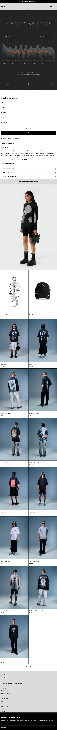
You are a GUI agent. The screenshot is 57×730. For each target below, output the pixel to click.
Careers (3, 704)
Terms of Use (4, 709)
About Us (3, 688)
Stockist (3, 696)
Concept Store (4, 698)
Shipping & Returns (6, 693)
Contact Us (3, 711)
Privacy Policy (4, 706)
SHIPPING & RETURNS (8, 176)
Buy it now (28, 133)
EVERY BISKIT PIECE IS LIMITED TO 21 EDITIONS (28, 1)
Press (2, 701)
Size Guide (4, 691)
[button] (53, 6)
